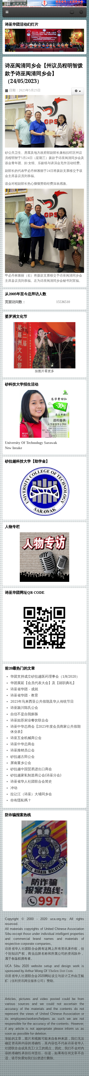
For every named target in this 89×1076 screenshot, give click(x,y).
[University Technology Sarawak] (44, 414)
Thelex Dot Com (60, 971)
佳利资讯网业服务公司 (27, 981)
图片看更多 (44, 371)
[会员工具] (77, 91)
